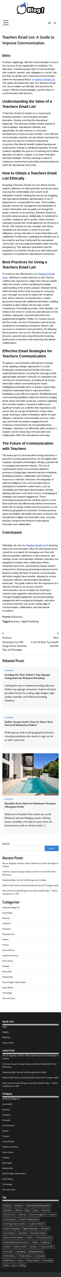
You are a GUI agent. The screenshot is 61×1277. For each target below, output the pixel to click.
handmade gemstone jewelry (16, 1242)
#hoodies (8, 1210)
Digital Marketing (30, 621)
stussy (20, 1260)
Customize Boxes (36, 1224)
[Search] (54, 23)
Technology (7, 993)
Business (18, 616)
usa (14, 1265)
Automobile (7, 913)
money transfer (47, 1246)
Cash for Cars (9, 1214)
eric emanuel (9, 1233)
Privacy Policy (8, 1043)
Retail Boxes (9, 1260)
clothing (21, 1214)
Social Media (7, 987)
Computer (6, 923)
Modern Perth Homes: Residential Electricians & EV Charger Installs (30, 885)
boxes (35, 1210)
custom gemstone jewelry (14, 1224)
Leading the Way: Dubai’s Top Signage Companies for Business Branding (27, 676)
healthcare (45, 1242)
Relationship (7, 977)
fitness (30, 1237)
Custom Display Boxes (29, 1219)
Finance (5, 945)
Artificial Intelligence (11, 907)
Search (6, 843)
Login (4, 1027)
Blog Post (6, 1037)
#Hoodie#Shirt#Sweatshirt (38, 1205)
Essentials (23, 1233)
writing (22, 1265)
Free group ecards (43, 1237)
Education (6, 929)
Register (5, 1032)
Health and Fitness (10, 955)
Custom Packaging (11, 1228)
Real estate (7, 971)
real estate (39, 1256)
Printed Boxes (9, 1256)
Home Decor (7, 961)
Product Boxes (25, 1256)
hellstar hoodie (20, 1246)
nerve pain (8, 1251)
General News (8, 950)
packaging (20, 1251)
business (15, 621)
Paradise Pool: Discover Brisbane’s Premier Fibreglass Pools (30, 805)
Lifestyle (5, 966)
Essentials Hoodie (38, 1233)
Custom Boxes (10, 1219)
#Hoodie (19, 1205)
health (34, 1242)
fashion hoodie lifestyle (13, 1237)
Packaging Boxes (36, 1251)
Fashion (5, 939)
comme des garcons (37, 1214)
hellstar (7, 1246)
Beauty (19, 1210)
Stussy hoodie (33, 1260)
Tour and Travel (8, 998)
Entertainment (8, 934)
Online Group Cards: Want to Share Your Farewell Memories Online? (29, 723)
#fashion (7, 1205)
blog (27, 1210)
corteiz (53, 1214)
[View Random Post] (49, 23)
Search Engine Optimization (14, 982)
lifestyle (33, 1246)
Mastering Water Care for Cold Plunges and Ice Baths (24, 880)
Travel (6, 1265)
